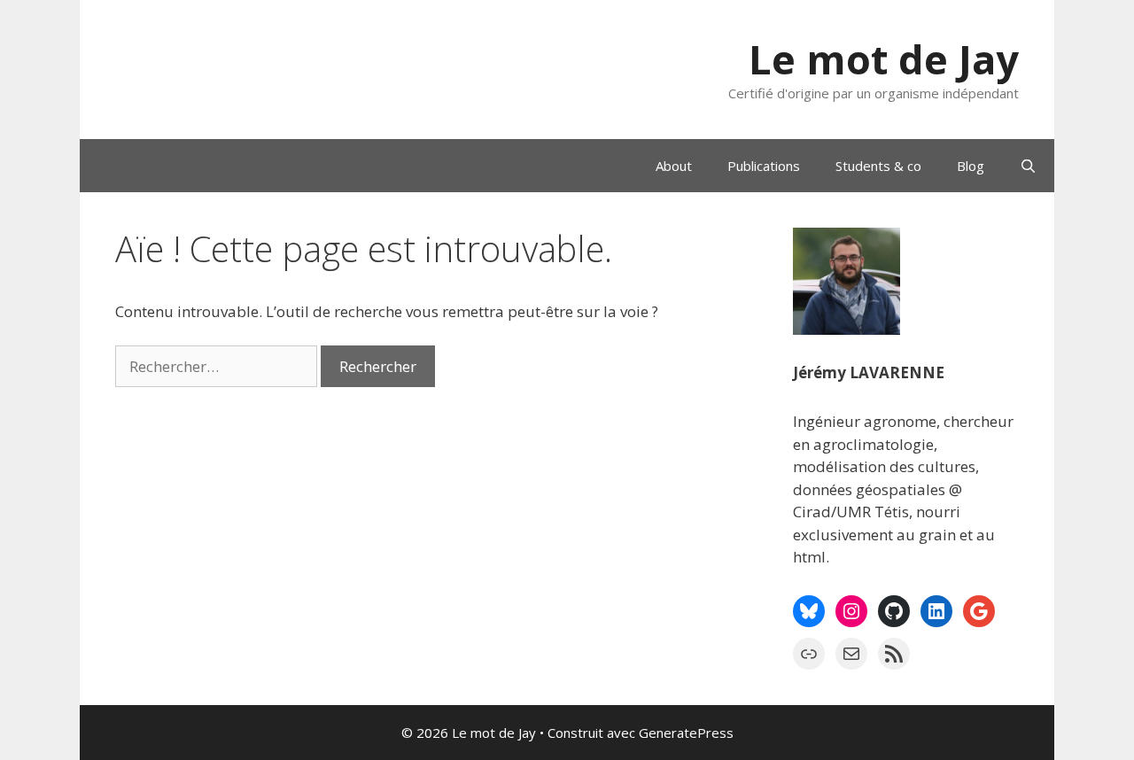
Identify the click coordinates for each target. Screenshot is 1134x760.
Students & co (878, 165)
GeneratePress (686, 732)
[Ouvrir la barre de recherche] (1028, 165)
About (674, 165)
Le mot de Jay (884, 59)
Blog (970, 165)
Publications (763, 165)
